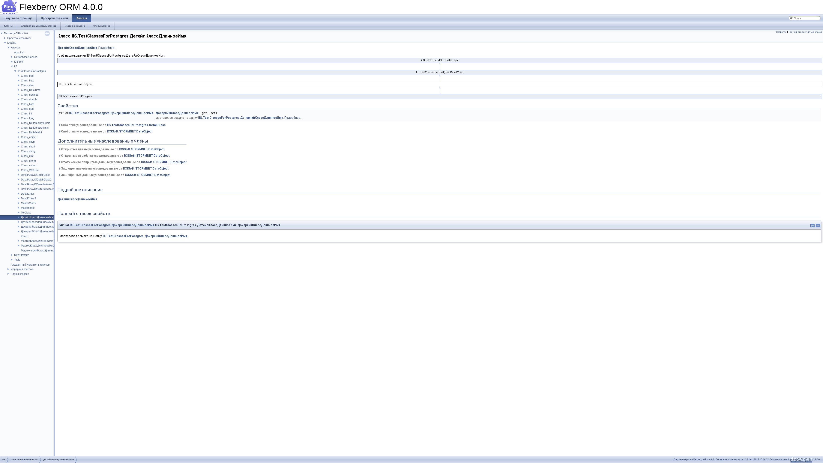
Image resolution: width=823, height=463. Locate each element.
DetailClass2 (28, 198)
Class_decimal (29, 94)
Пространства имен (19, 38)
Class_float (27, 104)
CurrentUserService (25, 57)
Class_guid (27, 108)
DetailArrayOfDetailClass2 (36, 179)
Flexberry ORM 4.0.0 (16, 33)
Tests (17, 259)
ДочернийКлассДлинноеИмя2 (39, 231)
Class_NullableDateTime (35, 123)
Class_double (29, 99)
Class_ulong (28, 160)
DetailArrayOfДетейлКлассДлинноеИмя (45, 184)
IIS (15, 66)
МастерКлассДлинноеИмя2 (38, 245)
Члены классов (20, 273)
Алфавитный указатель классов (30, 264)
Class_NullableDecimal (35, 127)
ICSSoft (18, 61)
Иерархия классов (22, 269)
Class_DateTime (31, 90)
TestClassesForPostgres (32, 71)
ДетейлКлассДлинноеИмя (37, 217)
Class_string (28, 151)
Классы (11, 42)
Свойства (781, 32)
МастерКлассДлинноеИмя (37, 240)
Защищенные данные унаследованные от (115, 175)
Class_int (26, 113)
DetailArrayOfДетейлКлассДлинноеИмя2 (45, 189)
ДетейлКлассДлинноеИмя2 (37, 222)
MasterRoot (28, 207)
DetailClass (28, 193)
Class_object (28, 137)
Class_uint (27, 156)
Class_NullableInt (31, 132)
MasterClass (28, 203)
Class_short (28, 146)
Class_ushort (28, 165)
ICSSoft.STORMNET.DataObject (130, 131)
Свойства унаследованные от (113, 125)
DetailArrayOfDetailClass (35, 174)
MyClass (26, 212)
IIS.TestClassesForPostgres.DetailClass (136, 125)
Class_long (27, 118)
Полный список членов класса (805, 32)
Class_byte (27, 80)
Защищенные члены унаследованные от (114, 168)
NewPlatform (21, 255)
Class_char (27, 85)
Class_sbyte (28, 141)
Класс (24, 236)
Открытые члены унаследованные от (112, 149)
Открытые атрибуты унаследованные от (115, 155)
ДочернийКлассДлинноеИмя (38, 226)
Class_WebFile (30, 170)
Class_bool (27, 75)
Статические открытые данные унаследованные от (123, 162)
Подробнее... (107, 48)
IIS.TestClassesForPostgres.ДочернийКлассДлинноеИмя (110, 113)
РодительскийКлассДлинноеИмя (41, 250)
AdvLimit (19, 52)
